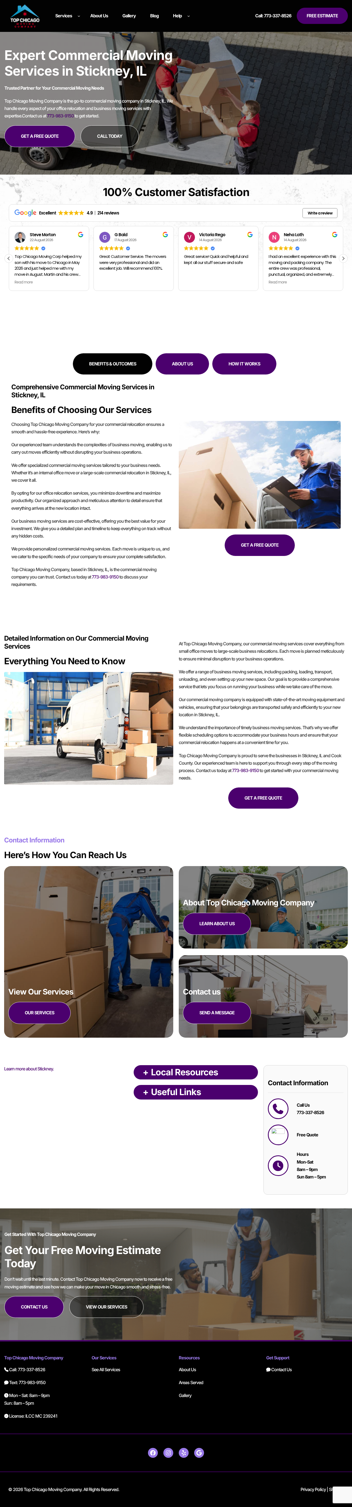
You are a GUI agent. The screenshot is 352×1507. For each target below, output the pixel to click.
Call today (109, 136)
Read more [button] (193, 282)
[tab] (112, 363)
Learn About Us (217, 923)
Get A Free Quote (40, 136)
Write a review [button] (320, 213)
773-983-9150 (60, 116)
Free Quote (307, 1134)
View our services (106, 1307)
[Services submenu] (79, 16)
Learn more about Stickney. (29, 1068)
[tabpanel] (176, 492)
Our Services (39, 1012)
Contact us (34, 1307)
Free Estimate (322, 15)
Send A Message (217, 1012)
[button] (343, 258)
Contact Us (281, 1369)
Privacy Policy (313, 1489)
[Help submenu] (188, 16)
